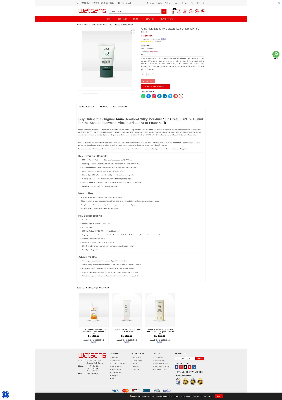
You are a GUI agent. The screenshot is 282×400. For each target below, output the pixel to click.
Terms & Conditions (118, 363)
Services (184, 3)
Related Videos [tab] (120, 106)
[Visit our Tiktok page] (185, 367)
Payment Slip (195, 3)
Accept (219, 396)
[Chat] (275, 54)
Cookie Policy (116, 372)
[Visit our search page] (163, 11)
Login (160, 3)
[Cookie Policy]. (206, 396)
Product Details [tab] (86, 106)
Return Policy (116, 369)
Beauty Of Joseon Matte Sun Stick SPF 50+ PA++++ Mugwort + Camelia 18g (160, 332)
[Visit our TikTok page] (191, 11)
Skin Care (87, 24)
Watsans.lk (157, 123)
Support (175, 3)
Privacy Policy (116, 366)
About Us (115, 357)
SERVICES (150, 19)
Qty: (142, 74)
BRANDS (136, 19)
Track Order (137, 360)
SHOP (109, 19)
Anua (148, 46)
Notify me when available (155, 86)
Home (79, 24)
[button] (173, 11)
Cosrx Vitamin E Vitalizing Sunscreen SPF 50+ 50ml (128, 331)
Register (167, 3)
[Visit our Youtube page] (197, 11)
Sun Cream (172, 119)
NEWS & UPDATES (167, 19)
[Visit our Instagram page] (185, 11)
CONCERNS (122, 19)
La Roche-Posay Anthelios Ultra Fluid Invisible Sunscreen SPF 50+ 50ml (94, 332)
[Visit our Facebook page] (179, 11)
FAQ (204, 3)
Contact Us (116, 360)
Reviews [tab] (103, 106)
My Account (151, 3)
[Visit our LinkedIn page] (203, 11)
